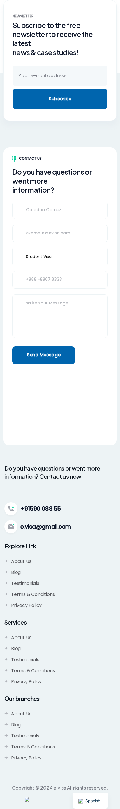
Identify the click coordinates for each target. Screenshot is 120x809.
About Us (21, 561)
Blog (16, 572)
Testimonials (25, 583)
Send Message (43, 354)
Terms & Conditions (33, 594)
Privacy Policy (26, 605)
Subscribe (60, 98)
